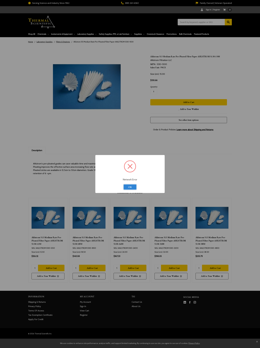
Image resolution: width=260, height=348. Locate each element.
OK (130, 187)
